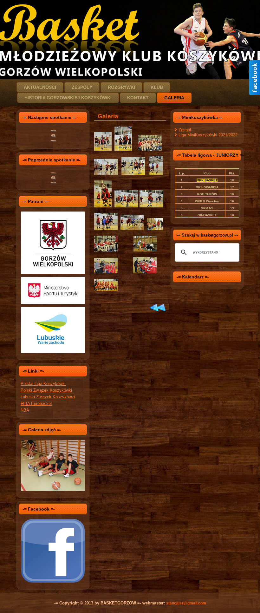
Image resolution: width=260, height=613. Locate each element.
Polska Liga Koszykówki (43, 383)
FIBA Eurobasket (36, 403)
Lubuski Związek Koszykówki (48, 397)
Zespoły (82, 87)
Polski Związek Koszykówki (46, 390)
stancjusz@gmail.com (186, 603)
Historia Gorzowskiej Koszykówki (68, 97)
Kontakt (138, 97)
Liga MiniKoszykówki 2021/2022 (208, 135)
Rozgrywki (121, 87)
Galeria (174, 97)
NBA (25, 410)
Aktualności (40, 87)
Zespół (185, 129)
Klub (157, 87)
